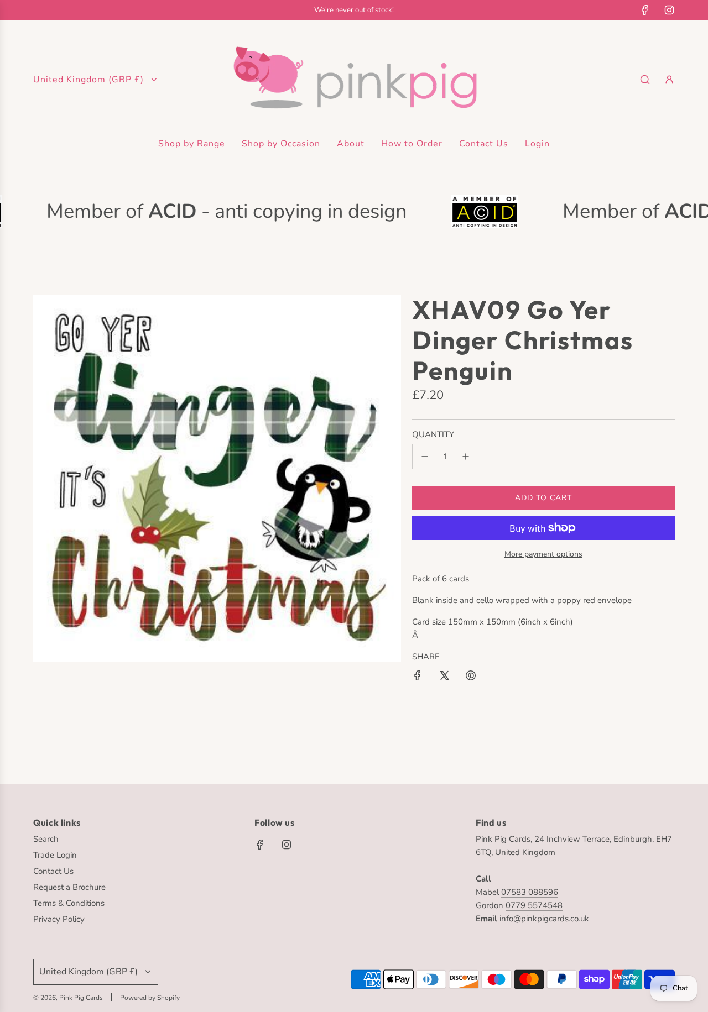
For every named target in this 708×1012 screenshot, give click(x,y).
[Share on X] (444, 677)
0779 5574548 (534, 905)
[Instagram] (669, 9)
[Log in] (669, 79)
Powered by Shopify (150, 997)
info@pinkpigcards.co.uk (544, 918)
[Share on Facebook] (417, 677)
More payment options (543, 554)
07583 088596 (529, 892)
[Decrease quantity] (425, 456)
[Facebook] (645, 9)
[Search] (645, 79)
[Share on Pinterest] (471, 677)
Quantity (433, 434)
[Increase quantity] (466, 456)
